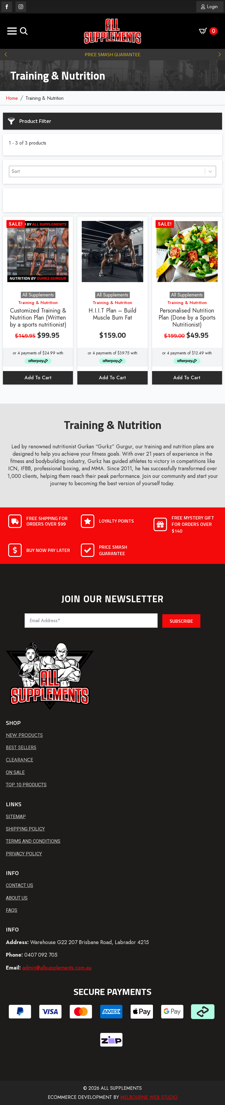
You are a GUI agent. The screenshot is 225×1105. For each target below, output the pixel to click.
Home (12, 98)
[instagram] (21, 6)
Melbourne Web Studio (149, 1097)
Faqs (11, 910)
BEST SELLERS (21, 747)
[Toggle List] (210, 171)
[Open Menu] (12, 31)
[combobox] (107, 171)
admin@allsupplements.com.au (56, 968)
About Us (17, 898)
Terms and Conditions (33, 841)
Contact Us (19, 885)
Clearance (19, 760)
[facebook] (6, 6)
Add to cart (38, 377)
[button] (6, 54)
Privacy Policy (24, 854)
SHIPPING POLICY (25, 829)
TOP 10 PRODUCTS (26, 784)
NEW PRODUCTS (24, 735)
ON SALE (15, 772)
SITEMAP (16, 816)
